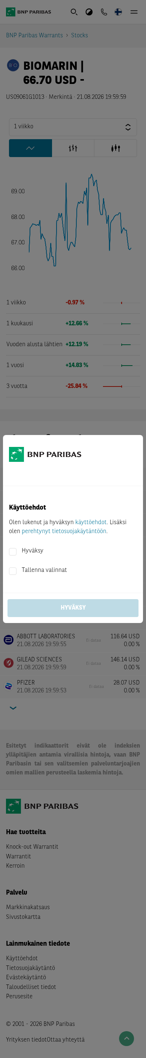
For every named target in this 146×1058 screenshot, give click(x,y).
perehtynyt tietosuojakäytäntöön (64, 532)
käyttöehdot (91, 523)
